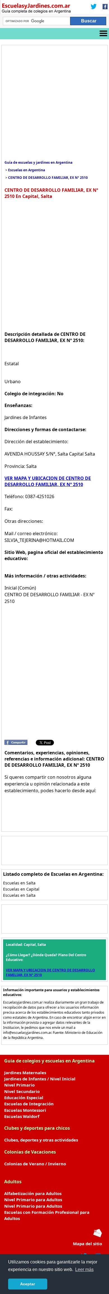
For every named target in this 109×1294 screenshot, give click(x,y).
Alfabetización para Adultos (32, 1193)
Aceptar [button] (27, 1284)
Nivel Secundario (22, 1091)
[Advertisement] (54, 102)
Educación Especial (23, 1097)
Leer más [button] (84, 1269)
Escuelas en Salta (19, 883)
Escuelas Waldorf (21, 1116)
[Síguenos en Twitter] (93, 7)
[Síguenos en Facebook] (103, 7)
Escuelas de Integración (29, 1103)
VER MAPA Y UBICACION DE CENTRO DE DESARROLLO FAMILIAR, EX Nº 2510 (47, 481)
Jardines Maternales (25, 1072)
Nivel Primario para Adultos (33, 1199)
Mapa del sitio (87, 1243)
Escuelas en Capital (21, 889)
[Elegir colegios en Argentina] (36, 9)
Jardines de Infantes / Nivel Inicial (39, 1079)
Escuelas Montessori (25, 1110)
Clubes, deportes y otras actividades (41, 1140)
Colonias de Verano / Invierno (35, 1163)
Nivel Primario (19, 1085)
